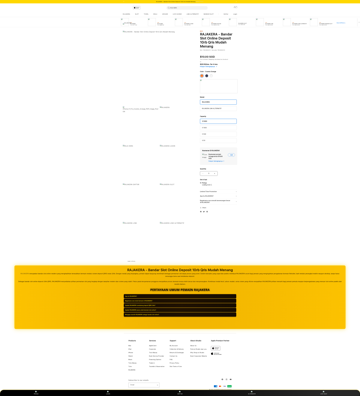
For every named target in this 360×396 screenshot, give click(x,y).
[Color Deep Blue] (206, 75)
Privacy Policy (174, 363)
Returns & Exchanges (177, 352)
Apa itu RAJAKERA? (131, 296)
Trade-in (152, 363)
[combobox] (187, 7)
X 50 (203, 140)
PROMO (36, 394)
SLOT (137, 14)
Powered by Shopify (226, 389)
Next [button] (236, 2)
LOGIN (108, 394)
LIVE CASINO (177, 14)
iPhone (130, 352)
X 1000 (204, 128)
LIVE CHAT (323, 394)
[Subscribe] (157, 385)
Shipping (211, 59)
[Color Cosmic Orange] (202, 76)
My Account (174, 345)
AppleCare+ (153, 345)
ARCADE (165, 14)
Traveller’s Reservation (157, 366)
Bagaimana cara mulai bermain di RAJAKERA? (138, 301)
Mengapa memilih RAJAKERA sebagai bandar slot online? (142, 314)
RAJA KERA (206, 102)
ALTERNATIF (251, 394)
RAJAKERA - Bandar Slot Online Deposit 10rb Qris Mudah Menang (180, 1)
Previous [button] (124, 2)
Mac (129, 345)
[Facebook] (201, 212)
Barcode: (214, 50)
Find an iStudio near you (198, 349)
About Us (193, 345)
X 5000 (204, 121)
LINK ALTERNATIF (193, 14)
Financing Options (155, 359)
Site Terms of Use (176, 366)
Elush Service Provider (156, 356)
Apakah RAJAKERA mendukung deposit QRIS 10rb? (140, 305)
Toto (130, 366)
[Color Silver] (211, 75)
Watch (130, 356)
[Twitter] (204, 212)
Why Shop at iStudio (197, 352)
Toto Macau (132, 363)
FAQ (171, 359)
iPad (129, 349)
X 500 (204, 134)
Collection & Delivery (177, 349)
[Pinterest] (207, 212)
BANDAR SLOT (209, 14)
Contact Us (173, 356)
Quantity (203, 169)
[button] (126, 14)
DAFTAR (180, 394)
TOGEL (146, 14)
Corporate (152, 349)
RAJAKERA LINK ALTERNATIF (212, 108)
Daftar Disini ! (200, 1)
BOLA (155, 14)
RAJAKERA (126, 14)
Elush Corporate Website (198, 356)
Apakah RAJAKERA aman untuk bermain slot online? (140, 310)
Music (130, 359)
